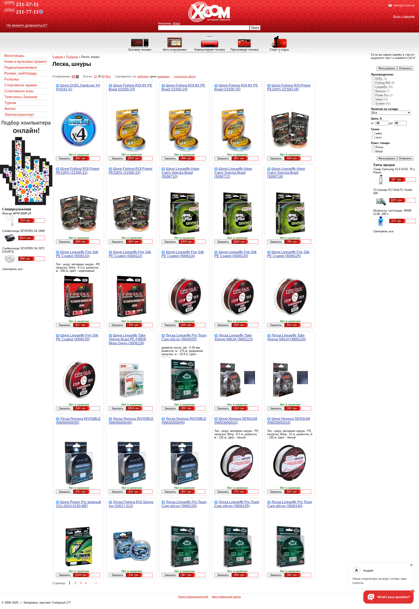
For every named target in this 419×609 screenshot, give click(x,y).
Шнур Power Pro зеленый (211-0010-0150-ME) (78, 504)
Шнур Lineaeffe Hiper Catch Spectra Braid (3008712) (233, 172)
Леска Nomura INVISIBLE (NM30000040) (131, 420)
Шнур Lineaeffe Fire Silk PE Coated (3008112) (130, 254)
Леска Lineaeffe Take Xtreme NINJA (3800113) (233, 337)
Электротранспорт (19, 114)
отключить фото (185, 76)
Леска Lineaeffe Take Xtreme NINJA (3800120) (286, 337)
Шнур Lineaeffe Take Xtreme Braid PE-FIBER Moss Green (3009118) (127, 339)
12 (95, 76)
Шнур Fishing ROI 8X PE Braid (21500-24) (183, 87)
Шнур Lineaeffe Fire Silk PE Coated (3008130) (77, 337)
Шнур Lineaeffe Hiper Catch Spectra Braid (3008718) (286, 172)
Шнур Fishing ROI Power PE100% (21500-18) (289, 87)
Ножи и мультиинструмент (25, 61)
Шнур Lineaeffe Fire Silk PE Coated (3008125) (288, 254)
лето (378, 137)
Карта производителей (193, 596)
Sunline (380, 103)
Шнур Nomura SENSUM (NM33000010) (235, 420)
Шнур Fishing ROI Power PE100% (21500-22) (130, 170)
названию (163, 76)
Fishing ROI (382, 82)
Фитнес (10, 109)
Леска (379, 147)
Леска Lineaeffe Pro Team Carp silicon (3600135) (236, 504)
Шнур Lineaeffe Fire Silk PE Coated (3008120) (235, 254)
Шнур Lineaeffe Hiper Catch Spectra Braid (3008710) (180, 172)
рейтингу (143, 76)
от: (373, 123)
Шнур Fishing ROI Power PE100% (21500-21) (78, 170)
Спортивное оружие (20, 85)
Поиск (255, 27)
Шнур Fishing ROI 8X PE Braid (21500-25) (236, 87)
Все (108, 76)
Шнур (379, 151)
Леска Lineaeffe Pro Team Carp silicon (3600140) (289, 504)
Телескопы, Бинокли (20, 97)
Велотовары (14, 56)
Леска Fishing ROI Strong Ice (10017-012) (131, 504)
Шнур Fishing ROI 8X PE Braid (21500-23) (130, 87)
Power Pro (381, 95)
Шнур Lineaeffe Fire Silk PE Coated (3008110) (77, 254)
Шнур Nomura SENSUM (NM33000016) (288, 420)
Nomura (380, 91)
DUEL (379, 78)
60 (103, 76)
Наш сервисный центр (226, 596)
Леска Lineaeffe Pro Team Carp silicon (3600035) (183, 337)
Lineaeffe (381, 87)
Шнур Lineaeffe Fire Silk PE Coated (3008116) (182, 254)
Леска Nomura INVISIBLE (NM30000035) (78, 420)
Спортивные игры (19, 91)
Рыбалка (11, 79)
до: (391, 123)
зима (378, 133)
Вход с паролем (404, 16)
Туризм (10, 103)
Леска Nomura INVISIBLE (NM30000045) (183, 420)
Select (379, 99)
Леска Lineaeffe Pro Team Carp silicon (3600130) (183, 504)
